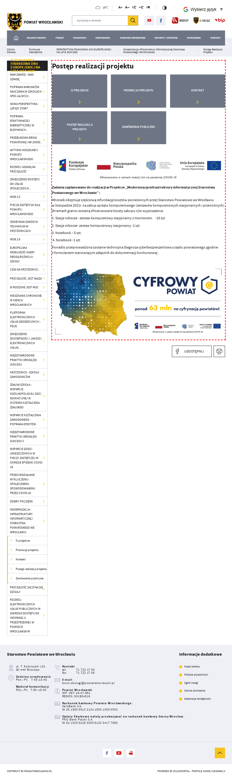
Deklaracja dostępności (197, 699)
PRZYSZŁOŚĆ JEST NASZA (26, 278)
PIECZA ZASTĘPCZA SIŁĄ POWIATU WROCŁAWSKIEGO (25, 209)
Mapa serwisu (192, 666)
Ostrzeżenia (194, 38)
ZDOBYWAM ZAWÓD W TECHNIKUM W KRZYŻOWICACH (24, 226)
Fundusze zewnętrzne (132, 38)
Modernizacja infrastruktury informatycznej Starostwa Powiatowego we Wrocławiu (22, 521)
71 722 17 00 (85, 670)
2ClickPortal (181, 771)
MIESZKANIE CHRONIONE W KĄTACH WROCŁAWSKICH (26, 300)
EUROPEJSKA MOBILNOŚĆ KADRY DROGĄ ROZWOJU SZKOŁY (22, 254)
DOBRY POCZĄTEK (21, 501)
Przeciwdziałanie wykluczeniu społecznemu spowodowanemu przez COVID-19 (22, 484)
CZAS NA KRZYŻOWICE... (25, 269)
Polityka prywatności (196, 674)
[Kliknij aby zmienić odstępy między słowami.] (141, 8)
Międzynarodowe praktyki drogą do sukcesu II (23, 436)
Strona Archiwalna (194, 690)
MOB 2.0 (15, 197)
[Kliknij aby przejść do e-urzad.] (201, 20)
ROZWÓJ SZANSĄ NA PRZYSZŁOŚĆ (22, 169)
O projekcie (23, 541)
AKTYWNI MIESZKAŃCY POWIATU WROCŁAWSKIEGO (24, 154)
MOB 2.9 (15, 239)
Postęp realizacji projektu (31, 569)
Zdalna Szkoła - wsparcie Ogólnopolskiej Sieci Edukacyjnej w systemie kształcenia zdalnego (25, 396)
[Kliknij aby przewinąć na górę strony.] (220, 753)
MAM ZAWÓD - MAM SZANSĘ (22, 77)
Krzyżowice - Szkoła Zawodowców (24, 374)
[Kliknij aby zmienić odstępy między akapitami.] (148, 8)
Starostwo (79, 38)
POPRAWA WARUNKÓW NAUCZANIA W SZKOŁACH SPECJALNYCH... (26, 91)
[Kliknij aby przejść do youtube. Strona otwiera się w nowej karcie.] (149, 21)
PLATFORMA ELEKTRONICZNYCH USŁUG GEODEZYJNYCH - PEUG (25, 319)
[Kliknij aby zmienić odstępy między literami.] (127, 8)
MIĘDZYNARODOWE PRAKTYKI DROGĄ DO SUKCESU (23, 359)
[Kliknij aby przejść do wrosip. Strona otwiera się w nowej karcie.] (180, 20)
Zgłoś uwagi (191, 683)
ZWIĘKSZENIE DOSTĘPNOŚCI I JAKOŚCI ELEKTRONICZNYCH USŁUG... (26, 341)
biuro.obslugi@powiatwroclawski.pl (88, 683)
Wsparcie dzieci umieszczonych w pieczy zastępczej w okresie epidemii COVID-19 (26, 458)
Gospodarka (102, 38)
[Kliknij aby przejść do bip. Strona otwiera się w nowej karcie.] (219, 20)
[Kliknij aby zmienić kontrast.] (165, 8)
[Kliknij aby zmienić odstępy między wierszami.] (134, 8)
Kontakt (216, 38)
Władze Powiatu (36, 38)
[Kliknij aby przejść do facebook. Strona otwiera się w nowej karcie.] (161, 21)
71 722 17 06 (85, 673)
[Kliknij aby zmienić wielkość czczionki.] (120, 8)
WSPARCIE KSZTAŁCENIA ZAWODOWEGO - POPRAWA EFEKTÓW (25, 419)
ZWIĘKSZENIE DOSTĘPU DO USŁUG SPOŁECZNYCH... (25, 183)
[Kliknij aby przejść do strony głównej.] (35, 22)
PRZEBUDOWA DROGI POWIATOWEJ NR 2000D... (26, 140)
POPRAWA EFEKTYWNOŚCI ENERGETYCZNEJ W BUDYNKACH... (22, 123)
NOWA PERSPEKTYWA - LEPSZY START (24, 106)
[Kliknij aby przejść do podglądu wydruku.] (219, 351)
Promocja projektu (27, 550)
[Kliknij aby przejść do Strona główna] (16, 38)
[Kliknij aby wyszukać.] (133, 20)
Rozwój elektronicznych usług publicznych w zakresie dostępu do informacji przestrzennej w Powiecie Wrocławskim (25, 615)
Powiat (60, 38)
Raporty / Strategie (166, 38)
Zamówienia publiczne (30, 578)
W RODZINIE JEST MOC (24, 287)
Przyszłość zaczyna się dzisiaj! (26, 589)
